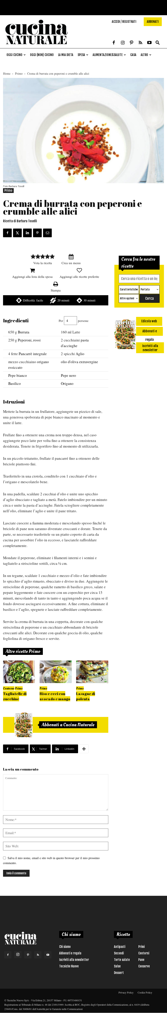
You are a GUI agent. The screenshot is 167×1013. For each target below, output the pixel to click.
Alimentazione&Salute (108, 55)
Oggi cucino (14, 55)
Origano (67, 383)
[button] (158, 43)
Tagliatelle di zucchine (15, 696)
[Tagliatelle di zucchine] (19, 672)
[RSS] (140, 43)
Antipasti (119, 947)
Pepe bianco (17, 375)
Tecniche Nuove (69, 966)
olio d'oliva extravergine (79, 361)
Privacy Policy (126, 992)
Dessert (119, 973)
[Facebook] (114, 43)
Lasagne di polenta (85, 696)
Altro (144, 55)
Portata (145, 289)
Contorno (8, 688)
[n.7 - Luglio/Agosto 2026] (23, 725)
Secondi (119, 953)
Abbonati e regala (70, 953)
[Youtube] (149, 43)
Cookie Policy (145, 992)
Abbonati (153, 21)
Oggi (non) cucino (42, 55)
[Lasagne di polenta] (92, 672)
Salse (117, 966)
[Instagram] (123, 43)
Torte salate (122, 960)
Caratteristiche (129, 289)
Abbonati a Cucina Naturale (68, 724)
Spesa (81, 55)
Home (6, 73)
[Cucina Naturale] (36, 46)
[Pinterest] (131, 43)
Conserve (144, 966)
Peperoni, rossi (29, 340)
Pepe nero (68, 375)
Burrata (23, 331)
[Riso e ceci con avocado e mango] (56, 672)
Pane (141, 960)
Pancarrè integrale (33, 353)
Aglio (80, 353)
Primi (141, 947)
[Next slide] (102, 679)
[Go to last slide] (9, 679)
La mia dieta (65, 55)
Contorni (143, 953)
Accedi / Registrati (124, 21)
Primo (19, 73)
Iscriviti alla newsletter (74, 960)
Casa (133, 55)
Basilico (14, 383)
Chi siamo (65, 947)
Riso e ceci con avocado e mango (55, 696)
